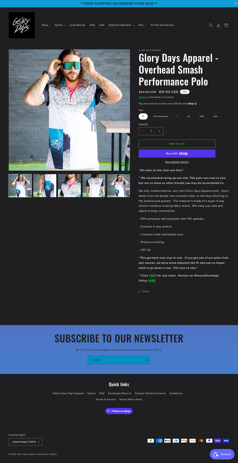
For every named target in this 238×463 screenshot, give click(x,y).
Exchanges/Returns (120, 393)
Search (91, 393)
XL (190, 117)
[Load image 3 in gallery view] (69, 185)
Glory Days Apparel (27, 454)
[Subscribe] (146, 360)
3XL (217, 117)
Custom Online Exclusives (150, 393)
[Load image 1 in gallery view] (20, 185)
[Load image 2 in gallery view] (44, 185)
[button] (46, 25)
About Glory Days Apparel (68, 393)
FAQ (102, 393)
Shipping (143, 97)
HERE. (152, 280)
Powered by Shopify (47, 454)
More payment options (177, 162)
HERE (152, 275)
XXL (203, 117)
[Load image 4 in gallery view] (94, 185)
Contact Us (176, 393)
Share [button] (145, 291)
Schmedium (162, 117)
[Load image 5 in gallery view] (118, 185)
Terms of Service (106, 399)
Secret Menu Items (130, 399)
